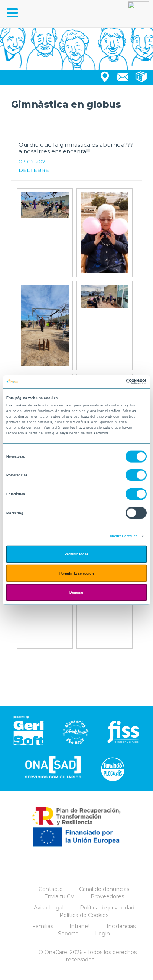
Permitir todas (76, 554)
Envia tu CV (59, 896)
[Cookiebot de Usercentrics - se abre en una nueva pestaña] (114, 382)
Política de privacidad (107, 907)
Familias (42, 926)
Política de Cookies (83, 915)
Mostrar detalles (124, 536)
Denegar (76, 592)
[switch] (136, 475)
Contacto (51, 889)
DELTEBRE (34, 170)
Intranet (79, 926)
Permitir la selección (76, 573)
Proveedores (107, 896)
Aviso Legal (49, 907)
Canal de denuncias (104, 889)
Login (102, 933)
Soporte (68, 933)
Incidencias (121, 926)
